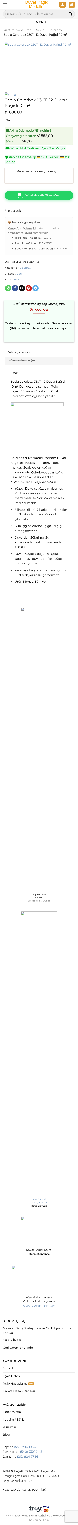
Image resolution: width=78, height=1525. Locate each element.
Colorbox (55, 30)
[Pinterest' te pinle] (29, 288)
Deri (19, 273)
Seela (40, 30)
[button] (5, 4)
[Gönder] (70, 14)
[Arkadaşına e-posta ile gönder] (22, 288)
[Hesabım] (62, 5)
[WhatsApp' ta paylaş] (8, 288)
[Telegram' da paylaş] (35, 288)
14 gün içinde (39, 1198)
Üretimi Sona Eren (18, 30)
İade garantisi (39, 1202)
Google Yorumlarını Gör (39, 1305)
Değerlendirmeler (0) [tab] (21, 360)
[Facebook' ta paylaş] (15, 288)
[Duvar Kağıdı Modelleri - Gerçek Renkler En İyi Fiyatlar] (37, 4)
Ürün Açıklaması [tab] (19, 352)
